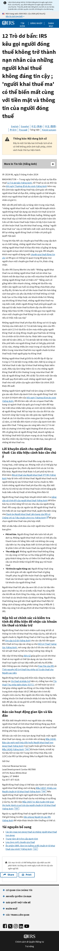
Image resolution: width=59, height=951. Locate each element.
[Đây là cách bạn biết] (29, 15)
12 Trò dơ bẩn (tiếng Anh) (19, 182)
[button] (36, 23)
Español (25, 126)
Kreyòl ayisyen (49, 129)
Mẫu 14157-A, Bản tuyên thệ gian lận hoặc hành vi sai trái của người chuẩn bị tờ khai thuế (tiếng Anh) (29, 805)
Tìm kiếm (22, 23)
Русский (23, 129)
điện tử (27, 655)
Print (29, 874)
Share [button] (11, 874)
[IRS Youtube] (26, 925)
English (14, 126)
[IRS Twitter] (10, 925)
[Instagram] (16, 925)
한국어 (13, 129)
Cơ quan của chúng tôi (19, 890)
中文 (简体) (37, 126)
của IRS (46, 666)
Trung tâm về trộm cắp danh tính (22, 838)
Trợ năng (29, 946)
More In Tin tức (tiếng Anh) (20, 164)
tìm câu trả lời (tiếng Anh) (18, 640)
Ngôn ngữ (11, 908)
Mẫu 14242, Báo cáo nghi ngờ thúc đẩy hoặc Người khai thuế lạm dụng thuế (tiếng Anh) (29, 742)
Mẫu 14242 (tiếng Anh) (15, 749)
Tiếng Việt (35, 129)
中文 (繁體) (50, 126)
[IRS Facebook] (5, 925)
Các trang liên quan (17, 914)
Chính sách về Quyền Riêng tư (29, 941)
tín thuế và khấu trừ (20, 681)
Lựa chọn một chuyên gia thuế (20, 842)
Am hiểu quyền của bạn (18, 896)
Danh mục (51, 23)
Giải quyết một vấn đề (18, 902)
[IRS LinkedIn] (21, 925)
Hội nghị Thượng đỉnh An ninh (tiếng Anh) (26, 186)
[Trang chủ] (8, 22)
